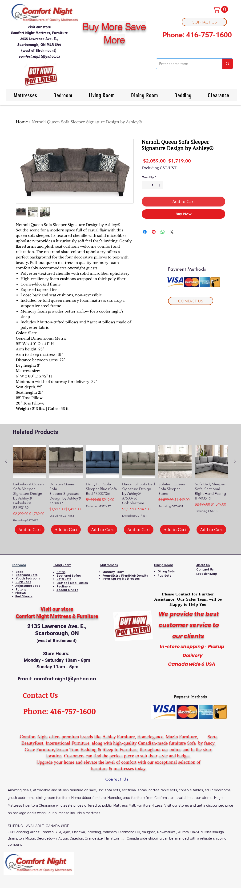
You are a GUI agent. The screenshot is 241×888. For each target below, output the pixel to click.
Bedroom (19, 565)
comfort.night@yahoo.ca (39, 56)
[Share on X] (171, 232)
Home (22, 121)
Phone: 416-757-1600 (197, 35)
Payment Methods (190, 697)
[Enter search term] (227, 64)
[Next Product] (235, 461)
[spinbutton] (152, 185)
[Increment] (160, 185)
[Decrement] (145, 185)
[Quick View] (29, 461)
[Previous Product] (6, 461)
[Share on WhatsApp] (162, 232)
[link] (221, 9)
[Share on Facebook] (145, 232)
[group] (120, 489)
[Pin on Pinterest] (154, 232)
